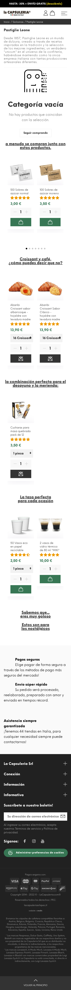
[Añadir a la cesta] (20, 222)
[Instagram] (34, 842)
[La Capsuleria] (17, 13)
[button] (26, 248)
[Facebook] (24, 842)
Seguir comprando (35, 133)
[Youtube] (42, 842)
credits (39, 911)
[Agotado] (20, 358)
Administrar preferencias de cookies (39, 852)
